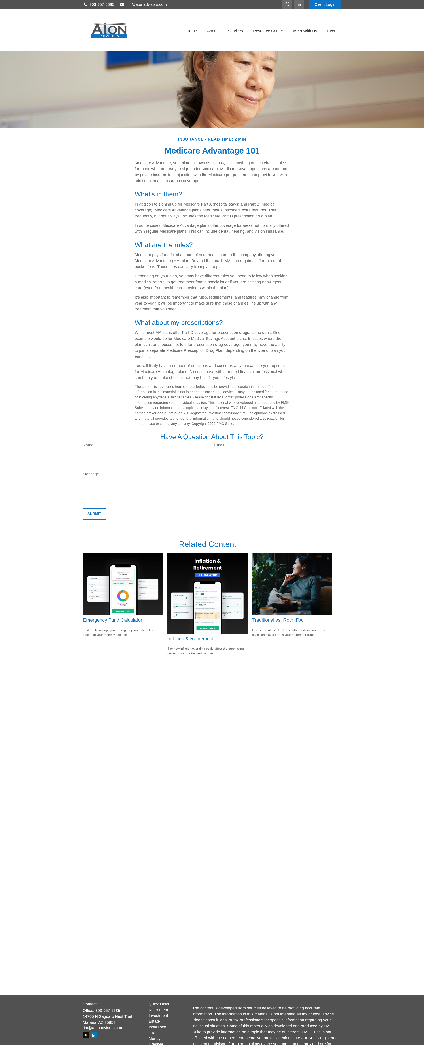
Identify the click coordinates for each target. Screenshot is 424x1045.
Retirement (158, 1010)
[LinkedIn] (299, 4)
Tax (152, 1033)
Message (91, 474)
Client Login (324, 4)
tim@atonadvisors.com (146, 4)
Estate (154, 1021)
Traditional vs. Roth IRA (277, 620)
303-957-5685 (101, 4)
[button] (192, 31)
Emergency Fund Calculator (112, 620)
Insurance (157, 1027)
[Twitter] (287, 4)
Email (219, 445)
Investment (158, 1015)
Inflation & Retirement (190, 638)
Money (155, 1038)
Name (88, 445)
